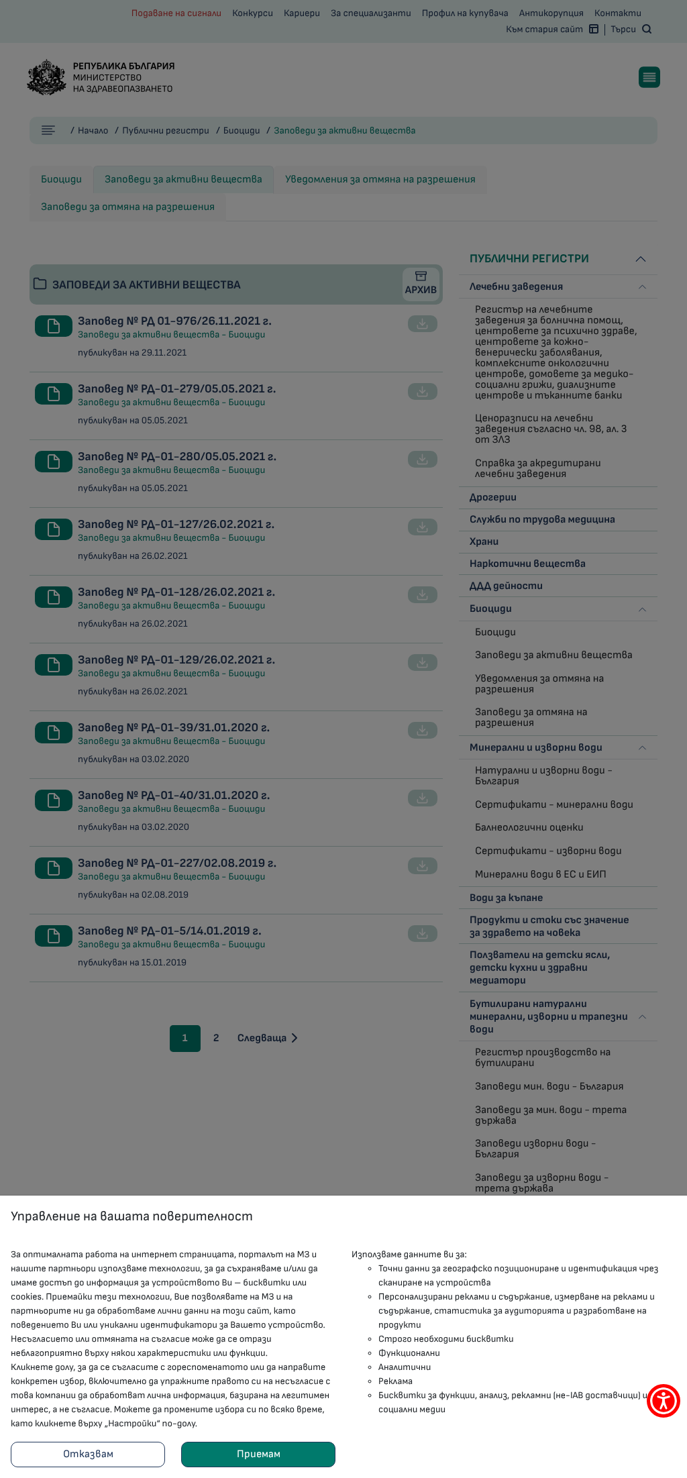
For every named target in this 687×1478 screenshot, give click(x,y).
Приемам (258, 1454)
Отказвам (88, 1454)
